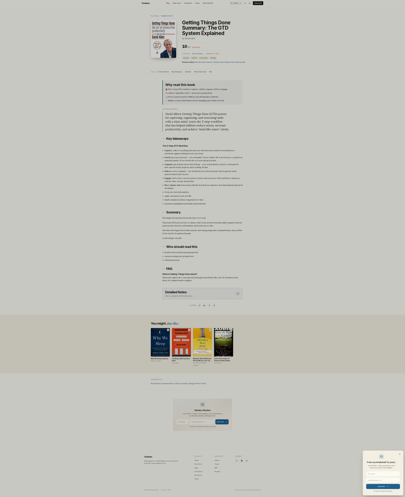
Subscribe (381, 486)
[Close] (400, 454)
